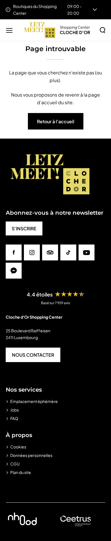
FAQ (14, 418)
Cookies (18, 446)
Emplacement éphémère (34, 401)
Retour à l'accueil (55, 121)
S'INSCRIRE (24, 228)
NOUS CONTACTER (33, 355)
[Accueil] (39, 30)
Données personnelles (31, 455)
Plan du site (20, 472)
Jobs (14, 409)
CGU (15, 463)
